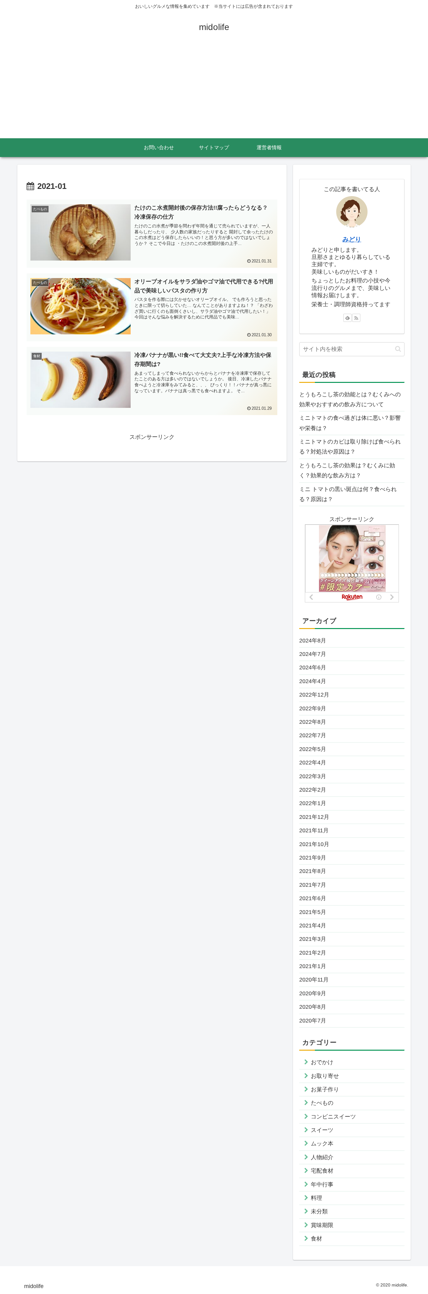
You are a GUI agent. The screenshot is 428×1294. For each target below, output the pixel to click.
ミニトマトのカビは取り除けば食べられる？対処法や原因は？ (350, 447)
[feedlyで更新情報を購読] (347, 318)
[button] (398, 349)
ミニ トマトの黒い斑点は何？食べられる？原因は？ (348, 494)
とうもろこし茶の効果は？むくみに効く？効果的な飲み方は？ (347, 470)
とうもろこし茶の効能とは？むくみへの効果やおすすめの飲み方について (350, 399)
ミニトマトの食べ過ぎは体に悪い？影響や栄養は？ (350, 423)
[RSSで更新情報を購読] (356, 318)
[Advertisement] (214, 91)
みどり (351, 239)
